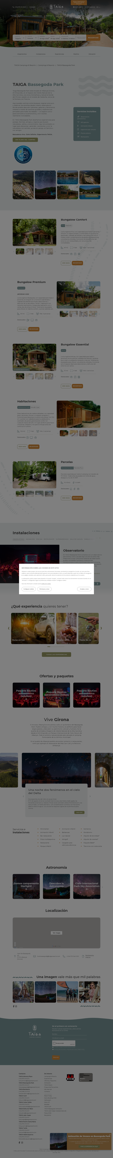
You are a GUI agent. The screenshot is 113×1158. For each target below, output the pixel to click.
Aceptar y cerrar (84, 589)
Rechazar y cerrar (44, 589)
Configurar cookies (29, 589)
